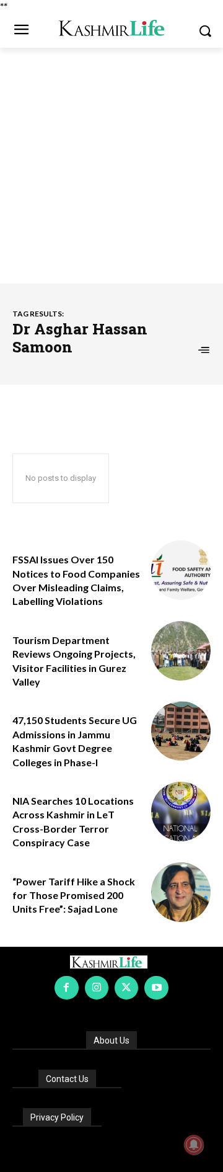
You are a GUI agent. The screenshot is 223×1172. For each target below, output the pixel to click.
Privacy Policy (57, 1117)
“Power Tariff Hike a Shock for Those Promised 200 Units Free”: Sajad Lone (73, 895)
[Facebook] (66, 988)
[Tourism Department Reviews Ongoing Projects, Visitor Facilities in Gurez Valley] (181, 651)
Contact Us (67, 1079)
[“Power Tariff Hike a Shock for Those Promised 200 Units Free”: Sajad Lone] (181, 892)
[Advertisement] (111, 165)
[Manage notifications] (194, 1145)
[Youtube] (156, 988)
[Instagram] (96, 988)
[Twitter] (126, 988)
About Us (111, 1040)
